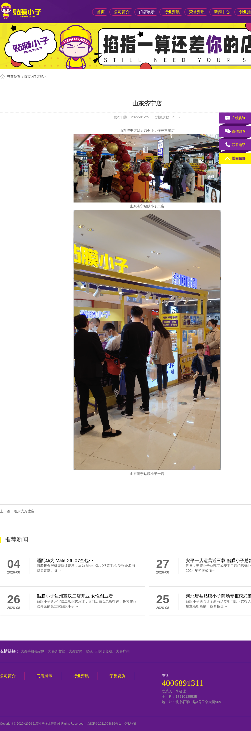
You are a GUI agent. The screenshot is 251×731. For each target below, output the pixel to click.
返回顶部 (239, 158)
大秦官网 (75, 651)
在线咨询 (239, 118)
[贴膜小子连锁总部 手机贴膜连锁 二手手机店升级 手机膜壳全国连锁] (21, 10)
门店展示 (147, 12)
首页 (101, 12)
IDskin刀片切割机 (99, 651)
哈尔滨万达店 (24, 511)
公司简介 (122, 12)
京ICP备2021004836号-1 (104, 723)
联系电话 (239, 145)
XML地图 (130, 723)
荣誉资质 (197, 12)
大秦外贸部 (56, 651)
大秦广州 (123, 651)
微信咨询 (239, 131)
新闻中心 (222, 12)
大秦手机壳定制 (33, 651)
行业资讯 (172, 12)
